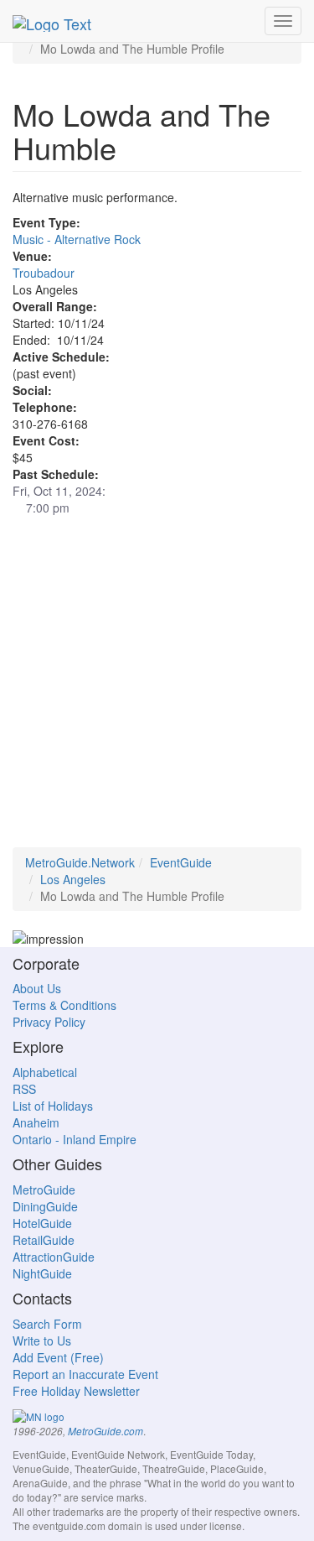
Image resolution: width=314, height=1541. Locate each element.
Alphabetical (45, 1072)
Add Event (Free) (58, 1357)
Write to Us (42, 1340)
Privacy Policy (49, 1021)
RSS (24, 1088)
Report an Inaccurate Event (85, 1374)
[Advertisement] (157, 690)
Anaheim (36, 1122)
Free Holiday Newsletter (76, 1390)
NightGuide (42, 1273)
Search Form (47, 1323)
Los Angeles (73, 879)
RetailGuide (44, 1239)
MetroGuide (44, 1189)
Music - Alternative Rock (77, 239)
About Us (37, 988)
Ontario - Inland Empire (74, 1139)
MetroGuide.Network (80, 862)
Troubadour (44, 272)
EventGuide (181, 862)
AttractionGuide (54, 1256)
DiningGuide (45, 1206)
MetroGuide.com (105, 1431)
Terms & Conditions (64, 1005)
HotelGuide (42, 1223)
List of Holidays (53, 1105)
